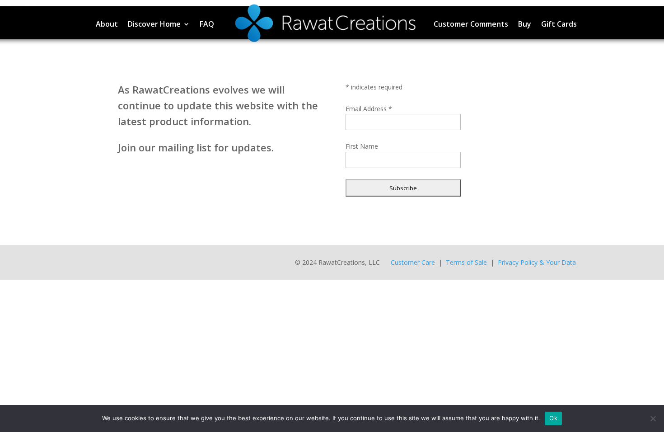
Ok (553, 418)
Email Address (369, 108)
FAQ (207, 24)
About (107, 24)
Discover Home (154, 24)
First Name (362, 146)
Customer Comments (471, 24)
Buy (524, 24)
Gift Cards (559, 24)
